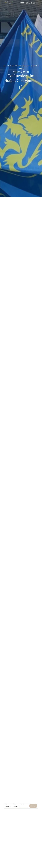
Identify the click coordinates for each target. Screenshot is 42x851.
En (36, 3)
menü (27, 3)
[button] (24, 87)
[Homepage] (8, 3)
